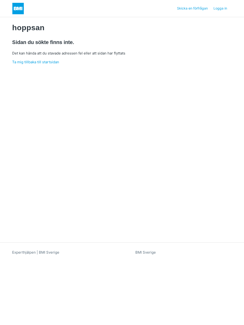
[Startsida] (18, 9)
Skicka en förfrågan (192, 8)
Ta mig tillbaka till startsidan (35, 62)
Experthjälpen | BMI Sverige (35, 252)
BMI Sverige (145, 252)
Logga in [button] (220, 8)
